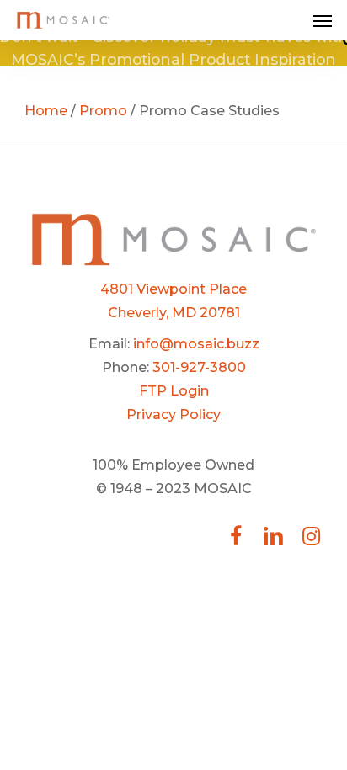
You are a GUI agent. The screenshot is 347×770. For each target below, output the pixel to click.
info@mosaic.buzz (196, 344)
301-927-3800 (199, 367)
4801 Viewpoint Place (173, 289)
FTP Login (174, 391)
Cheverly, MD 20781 (174, 313)
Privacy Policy (173, 414)
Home (45, 111)
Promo (103, 111)
